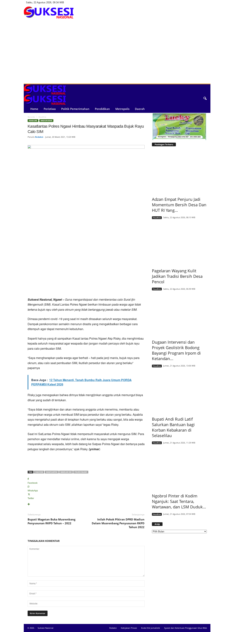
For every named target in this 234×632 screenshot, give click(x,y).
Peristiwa (50, 109)
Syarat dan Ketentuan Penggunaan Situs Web (185, 628)
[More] (86, 504)
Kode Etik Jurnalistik (150, 628)
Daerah (140, 109)
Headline (33, 120)
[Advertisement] (117, 56)
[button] (205, 99)
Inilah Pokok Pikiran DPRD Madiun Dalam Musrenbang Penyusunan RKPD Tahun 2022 (118, 523)
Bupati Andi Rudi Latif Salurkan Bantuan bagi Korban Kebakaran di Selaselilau (173, 427)
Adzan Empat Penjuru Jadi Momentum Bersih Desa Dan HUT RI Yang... (179, 204)
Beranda (31, 117)
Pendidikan (102, 109)
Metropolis (122, 109)
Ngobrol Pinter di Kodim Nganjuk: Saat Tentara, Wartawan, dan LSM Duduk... (179, 501)
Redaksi (39, 137)
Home (34, 109)
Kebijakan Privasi (129, 628)
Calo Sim (39, 472)
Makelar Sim (66, 472)
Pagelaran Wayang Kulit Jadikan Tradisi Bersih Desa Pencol (177, 276)
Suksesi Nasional (45, 628)
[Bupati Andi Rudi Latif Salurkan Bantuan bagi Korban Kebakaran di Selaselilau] (179, 390)
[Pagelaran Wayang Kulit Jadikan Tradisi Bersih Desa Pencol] (179, 242)
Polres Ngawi (81, 472)
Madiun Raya (46, 120)
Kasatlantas (51, 472)
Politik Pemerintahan (75, 109)
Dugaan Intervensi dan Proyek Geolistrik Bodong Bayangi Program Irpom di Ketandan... (176, 350)
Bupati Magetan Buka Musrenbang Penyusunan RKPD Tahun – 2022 (51, 521)
